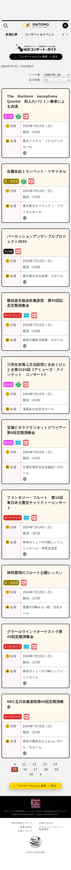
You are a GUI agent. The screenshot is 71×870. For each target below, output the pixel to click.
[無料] (26, 315)
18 (46, 769)
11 (24, 764)
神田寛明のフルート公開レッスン (34, 573)
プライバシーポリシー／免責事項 (52, 828)
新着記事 (11, 34)
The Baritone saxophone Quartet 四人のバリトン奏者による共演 (36, 101)
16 (25, 769)
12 (34, 764)
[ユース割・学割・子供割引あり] (18, 116)
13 (45, 764)
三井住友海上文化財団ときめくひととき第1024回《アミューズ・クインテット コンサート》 (36, 369)
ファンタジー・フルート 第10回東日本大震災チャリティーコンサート (36, 503)
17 (35, 769)
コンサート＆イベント (39, 34)
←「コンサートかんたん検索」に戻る (36, 56)
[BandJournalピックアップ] (26, 116)
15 (14, 769)
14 (55, 764)
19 (56, 769)
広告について (25, 831)
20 (31, 774)
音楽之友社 (26, 827)
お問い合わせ (46, 823)
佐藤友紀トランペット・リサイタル (36, 171)
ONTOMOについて (22, 823)
